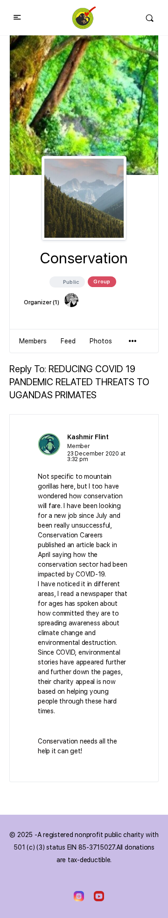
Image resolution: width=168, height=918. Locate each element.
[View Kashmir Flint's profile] (49, 444)
